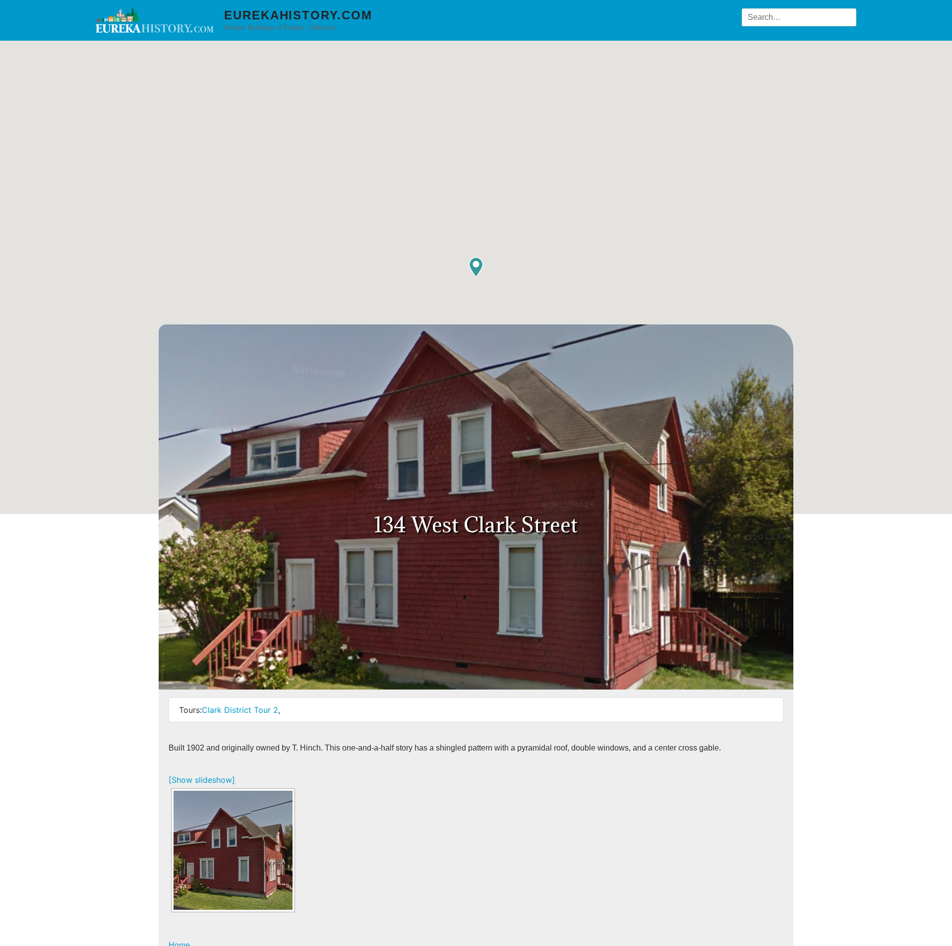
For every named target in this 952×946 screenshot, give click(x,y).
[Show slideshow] (202, 780)
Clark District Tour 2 (240, 710)
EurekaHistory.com (298, 15)
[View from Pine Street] (233, 850)
